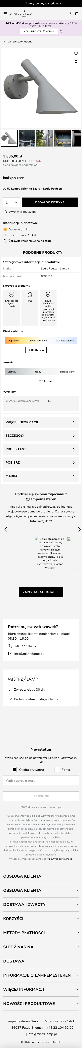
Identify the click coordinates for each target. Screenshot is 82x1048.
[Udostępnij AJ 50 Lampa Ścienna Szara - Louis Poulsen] (76, 61)
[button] (9, 138)
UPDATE (39, 31)
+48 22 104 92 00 (27, 646)
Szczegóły (15, 435)
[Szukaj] (70, 13)
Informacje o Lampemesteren (37, 975)
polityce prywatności (60, 858)
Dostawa (13, 961)
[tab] (41, 876)
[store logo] (24, 13)
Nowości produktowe (29, 1003)
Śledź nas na (18, 947)
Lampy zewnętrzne (20, 41)
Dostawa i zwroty (24, 904)
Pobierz (13, 462)
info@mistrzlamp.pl (29, 653)
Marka (12, 476)
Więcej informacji (22, 422)
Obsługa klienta (22, 876)
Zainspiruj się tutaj (38, 592)
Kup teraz (45, 26)
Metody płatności (24, 932)
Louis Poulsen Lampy (55, 268)
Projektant (16, 449)
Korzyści (13, 918)
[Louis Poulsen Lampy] (24, 178)
